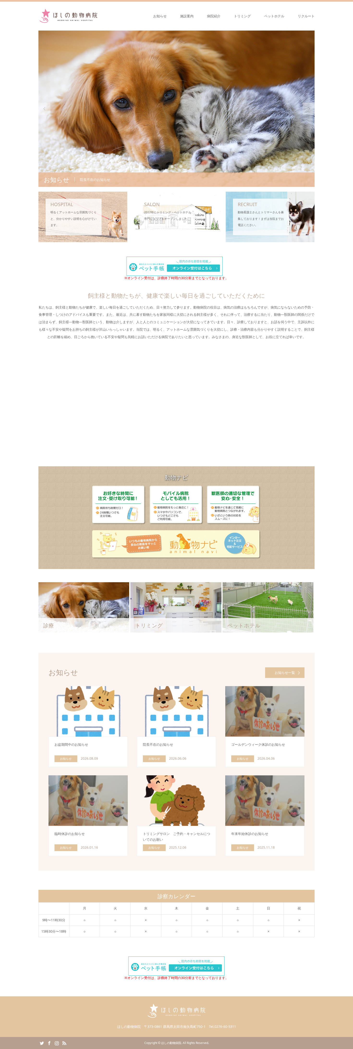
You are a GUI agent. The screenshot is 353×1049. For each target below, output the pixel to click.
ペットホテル (274, 16)
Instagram (57, 1043)
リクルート (306, 16)
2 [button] (176, 166)
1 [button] (172, 166)
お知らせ (160, 16)
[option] (176, 109)
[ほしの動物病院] (68, 16)
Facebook (49, 1043)
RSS (64, 1043)
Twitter (42, 1043)
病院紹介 (213, 16)
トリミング (242, 16)
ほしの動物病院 (171, 1043)
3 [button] (180, 166)
